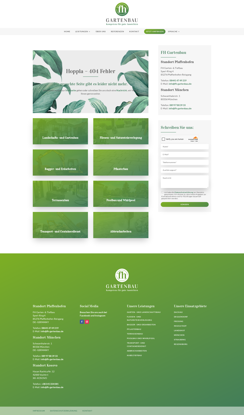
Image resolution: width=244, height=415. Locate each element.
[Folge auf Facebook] (82, 322)
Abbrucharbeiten (120, 231)
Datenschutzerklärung (184, 192)
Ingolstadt (180, 326)
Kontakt (134, 31)
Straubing (180, 340)
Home (67, 31)
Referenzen (117, 31)
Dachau (178, 312)
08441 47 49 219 (178, 80)
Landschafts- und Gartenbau (60, 137)
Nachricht (121, 90)
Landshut (179, 330)
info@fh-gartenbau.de (180, 83)
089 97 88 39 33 (178, 105)
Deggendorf (181, 317)
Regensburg (181, 344)
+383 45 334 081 (50, 383)
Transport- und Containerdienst (60, 231)
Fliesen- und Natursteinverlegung (121, 137)
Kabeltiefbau (134, 355)
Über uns (101, 31)
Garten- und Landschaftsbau (144, 312)
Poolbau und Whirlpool (120, 200)
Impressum (39, 411)
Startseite (70, 90)
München (179, 335)
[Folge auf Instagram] (87, 322)
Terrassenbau (60, 200)
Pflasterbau (121, 169)
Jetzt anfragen (155, 31)
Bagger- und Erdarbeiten (60, 169)
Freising (178, 321)
